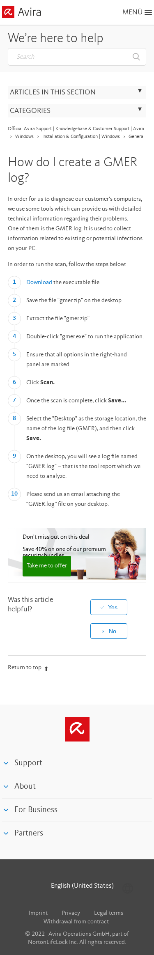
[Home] (21, 13)
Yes (112, 607)
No (112, 631)
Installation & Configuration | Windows (81, 136)
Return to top (24, 668)
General (137, 136)
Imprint (38, 913)
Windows (24, 136)
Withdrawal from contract (76, 922)
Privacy (71, 913)
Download (39, 283)
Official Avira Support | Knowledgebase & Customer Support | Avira (76, 128)
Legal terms (108, 913)
